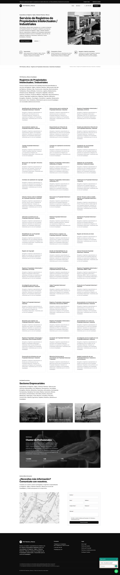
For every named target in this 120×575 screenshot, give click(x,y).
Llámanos (36, 41)
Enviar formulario (84, 522)
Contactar (96, 5)
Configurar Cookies (85, 552)
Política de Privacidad (83, 518)
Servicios (78, 5)
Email (71, 500)
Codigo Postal (73, 505)
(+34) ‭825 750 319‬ (58, 547)
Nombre (72, 494)
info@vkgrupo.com (58, 549)
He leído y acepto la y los (83, 519)
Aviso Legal (83, 544)
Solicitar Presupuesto (25, 41)
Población (87, 505)
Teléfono (87, 500)
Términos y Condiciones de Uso (88, 550)
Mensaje (72, 511)
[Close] (116, 559)
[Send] (116, 566)
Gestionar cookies (96, 1)
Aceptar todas (87, 1)
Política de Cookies (85, 546)
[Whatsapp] (116, 571)
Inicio (73, 5)
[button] (39, 507)
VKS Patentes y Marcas (28, 5)
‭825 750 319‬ (88, 5)
